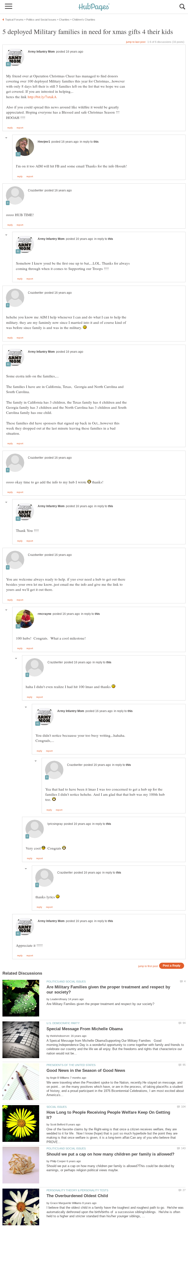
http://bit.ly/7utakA (42, 96)
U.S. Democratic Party (63, 1023)
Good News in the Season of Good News (86, 1070)
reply (10, 128)
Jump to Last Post (135, 41)
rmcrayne (44, 614)
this (96, 141)
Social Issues (57, 1106)
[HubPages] (94, 7)
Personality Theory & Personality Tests (77, 1190)
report (20, 128)
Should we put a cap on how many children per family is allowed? (110, 1154)
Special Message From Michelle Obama (85, 1029)
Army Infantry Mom (41, 51)
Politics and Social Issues (66, 981)
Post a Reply (171, 965)
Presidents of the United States (71, 1065)
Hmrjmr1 (44, 141)
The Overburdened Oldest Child (77, 1195)
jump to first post (148, 966)
